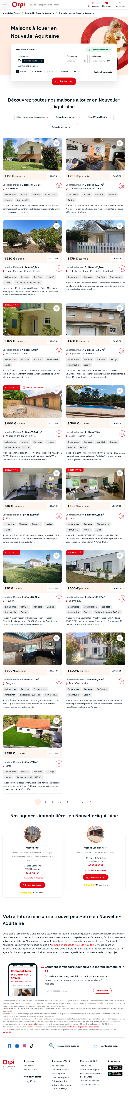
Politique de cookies (89, 1080)
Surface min (96, 56)
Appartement (37, 71)
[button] (41, 61)
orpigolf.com (30, 1081)
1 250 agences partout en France (43, 4)
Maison (23, 71)
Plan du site (85, 1065)
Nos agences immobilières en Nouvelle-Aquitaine (64, 816)
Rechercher (66, 81)
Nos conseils (29, 1065)
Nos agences (58, 1065)
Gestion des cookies (89, 1084)
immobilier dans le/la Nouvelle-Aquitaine (73, 945)
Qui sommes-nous (60, 1069)
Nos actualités (30, 1069)
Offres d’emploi (59, 1081)
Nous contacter (34, 885)
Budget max (72, 56)
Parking (77, 71)
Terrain (51, 71)
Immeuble (64, 71)
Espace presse (58, 1073)
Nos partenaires (32, 1076)
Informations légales (90, 1069)
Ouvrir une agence (60, 1077)
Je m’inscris (102, 990)
